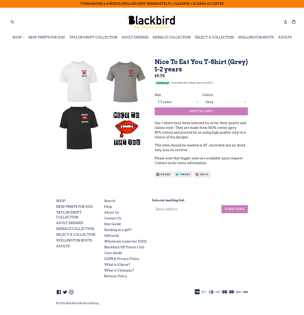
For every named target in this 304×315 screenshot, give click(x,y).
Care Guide (113, 253)
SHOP (19, 37)
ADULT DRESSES (135, 37)
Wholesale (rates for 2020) (125, 241)
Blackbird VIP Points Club (124, 247)
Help (108, 206)
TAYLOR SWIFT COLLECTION (93, 37)
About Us (111, 212)
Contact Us (112, 218)
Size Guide (112, 224)
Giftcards (111, 235)
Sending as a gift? (118, 230)
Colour (207, 95)
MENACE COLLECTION (172, 37)
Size (158, 95)
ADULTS (285, 37)
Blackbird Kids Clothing (82, 303)
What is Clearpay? (119, 270)
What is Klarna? (117, 264)
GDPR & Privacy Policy (121, 259)
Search (109, 201)
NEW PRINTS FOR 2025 (46, 37)
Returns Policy (115, 276)
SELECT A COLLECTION (214, 37)
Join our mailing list (168, 200)
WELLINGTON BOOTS (256, 37)
